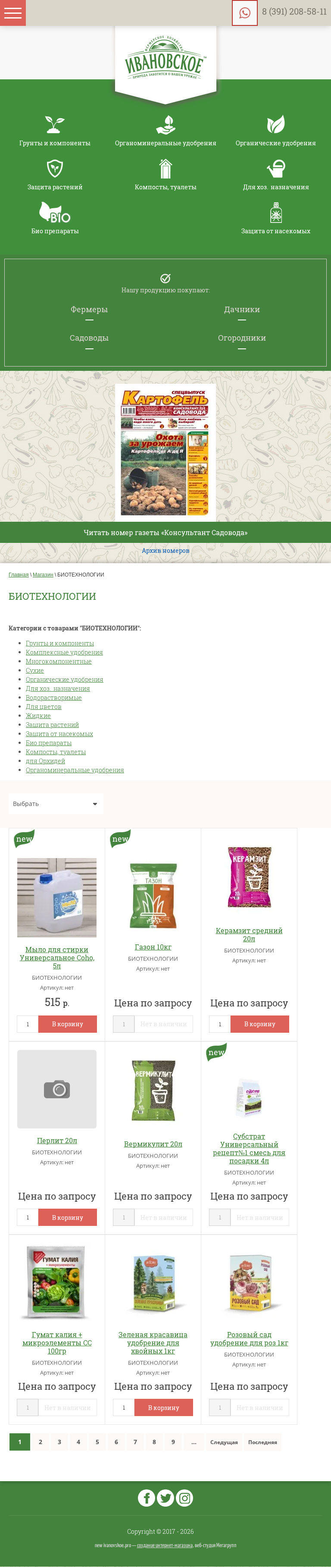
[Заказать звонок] (245, 13)
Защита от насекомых (59, 734)
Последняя (262, 1442)
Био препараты (49, 743)
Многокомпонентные (59, 661)
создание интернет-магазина (165, 1545)
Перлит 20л (57, 1140)
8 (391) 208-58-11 (294, 11)
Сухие (35, 670)
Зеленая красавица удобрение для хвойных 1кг (153, 1342)
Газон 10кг (153, 946)
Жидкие (38, 715)
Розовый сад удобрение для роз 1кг (249, 1338)
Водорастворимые (54, 697)
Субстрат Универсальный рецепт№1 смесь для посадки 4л (249, 1148)
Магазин (43, 575)
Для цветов (44, 706)
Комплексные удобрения (64, 652)
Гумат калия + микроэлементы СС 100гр (57, 1342)
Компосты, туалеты (56, 752)
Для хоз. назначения (58, 688)
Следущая (224, 1442)
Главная (19, 575)
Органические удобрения (64, 679)
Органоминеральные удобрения (75, 770)
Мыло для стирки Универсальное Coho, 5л (57, 957)
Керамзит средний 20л (249, 934)
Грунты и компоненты (60, 643)
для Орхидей (45, 761)
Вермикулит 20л (153, 1143)
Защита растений (52, 725)
